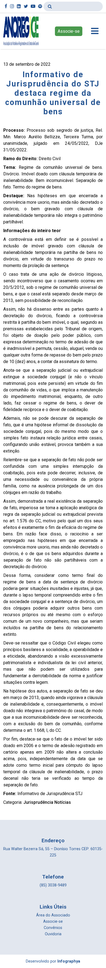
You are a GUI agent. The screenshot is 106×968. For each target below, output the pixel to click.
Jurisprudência (38, 802)
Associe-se (69, 31)
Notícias (62, 802)
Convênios (53, 927)
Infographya (68, 961)
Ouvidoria (53, 934)
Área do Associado (53, 915)
